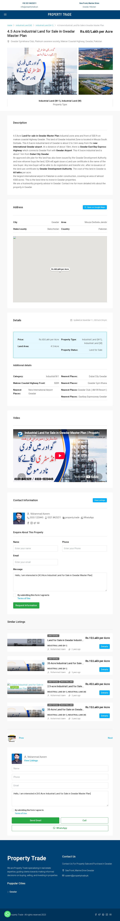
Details (104, 646)
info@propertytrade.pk (29, 7)
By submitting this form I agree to (33, 597)
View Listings (99, 500)
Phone (65, 542)
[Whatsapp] (7, 914)
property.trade (72, 517)
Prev (21, 738)
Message (18, 569)
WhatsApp (89, 517)
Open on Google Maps (96, 207)
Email (16, 555)
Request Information (26, 605)
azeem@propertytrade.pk (76, 875)
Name (16, 542)
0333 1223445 (36, 517)
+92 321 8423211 (29, 3)
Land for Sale (53, 636)
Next (110, 738)
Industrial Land (67, 682)
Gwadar (13, 892)
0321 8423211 (54, 517)
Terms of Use (24, 598)
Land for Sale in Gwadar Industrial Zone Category (74, 640)
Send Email (35, 820)
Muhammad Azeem (58, 649)
